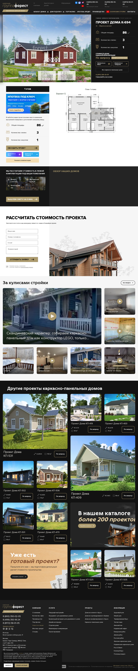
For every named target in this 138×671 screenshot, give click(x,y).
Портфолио (70, 12)
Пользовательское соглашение (101, 666)
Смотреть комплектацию (119, 58)
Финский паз (118, 625)
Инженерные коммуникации (58, 628)
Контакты (131, 12)
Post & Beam (118, 648)
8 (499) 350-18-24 (11, 619)
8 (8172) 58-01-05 (128, 3)
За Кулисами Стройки (117, 11)
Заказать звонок (8, 626)
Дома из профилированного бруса (96, 619)
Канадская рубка (119, 632)
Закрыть (8, 665)
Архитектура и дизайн (49, 4)
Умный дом (117, 616)
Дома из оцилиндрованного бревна (97, 616)
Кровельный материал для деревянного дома (64, 619)
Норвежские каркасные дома (124, 644)
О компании (37, 4)
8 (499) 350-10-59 (110, 3)
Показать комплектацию (22, 160)
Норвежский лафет (120, 628)
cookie (21, 653)
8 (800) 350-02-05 (92, 3)
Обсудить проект (17, 148)
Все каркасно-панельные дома (112, 70)
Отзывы (35, 632)
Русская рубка (119, 638)
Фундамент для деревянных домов (61, 616)
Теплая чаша (118, 622)
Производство (98, 12)
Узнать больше (21, 665)
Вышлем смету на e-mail (20, 199)
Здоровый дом (119, 613)
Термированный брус (121, 619)
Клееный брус (118, 651)
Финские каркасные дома (122, 641)
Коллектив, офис (38, 616)
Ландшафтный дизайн (56, 613)
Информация (65, 3)
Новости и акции (37, 625)
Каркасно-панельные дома (94, 622)
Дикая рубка (118, 635)
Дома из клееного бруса (93, 613)
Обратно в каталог (105, 26)
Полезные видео (119, 654)
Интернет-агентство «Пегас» (123, 666)
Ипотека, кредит (83, 12)
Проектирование (54, 632)
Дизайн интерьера (55, 622)
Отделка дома (54, 625)
